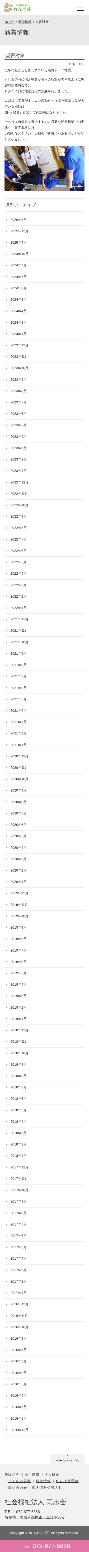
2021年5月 (18, 699)
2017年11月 (19, 1179)
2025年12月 (19, 231)
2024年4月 (18, 311)
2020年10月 (19, 779)
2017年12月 (19, 1167)
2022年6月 (18, 551)
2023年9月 (18, 379)
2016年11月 (19, 1316)
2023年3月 (18, 448)
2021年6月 (18, 688)
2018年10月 (19, 1053)
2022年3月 (18, 585)
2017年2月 (18, 1281)
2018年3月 (18, 1133)
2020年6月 (18, 825)
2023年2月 (18, 459)
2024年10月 (19, 254)
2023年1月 (18, 471)
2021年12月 (19, 619)
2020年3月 (18, 859)
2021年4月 (18, 710)
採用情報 (32, 1474)
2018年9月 (18, 1064)
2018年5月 (18, 1110)
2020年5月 (18, 836)
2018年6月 (18, 1098)
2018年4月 (18, 1121)
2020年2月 (18, 870)
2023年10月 (19, 368)
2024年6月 (18, 288)
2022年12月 (19, 482)
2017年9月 (18, 1201)
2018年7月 (18, 1087)
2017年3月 (18, 1270)
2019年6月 (18, 962)
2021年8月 (18, 665)
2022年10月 (19, 505)
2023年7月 (18, 402)
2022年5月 (18, 562)
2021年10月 (19, 642)
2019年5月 (18, 973)
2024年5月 (18, 299)
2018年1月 (18, 1156)
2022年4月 (18, 573)
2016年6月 (18, 1373)
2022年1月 (18, 608)
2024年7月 (18, 277)
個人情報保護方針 (47, 1487)
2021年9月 (18, 653)
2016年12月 (19, 1304)
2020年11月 (19, 767)
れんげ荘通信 (67, 1481)
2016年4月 (18, 1395)
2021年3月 (18, 722)
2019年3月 (18, 996)
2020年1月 (18, 882)
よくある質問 (19, 1481)
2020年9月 (18, 790)
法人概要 (52, 1474)
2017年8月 (18, 1213)
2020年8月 (18, 802)
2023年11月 (19, 356)
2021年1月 (18, 745)
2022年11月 (19, 494)
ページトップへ (67, 1461)
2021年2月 (18, 733)
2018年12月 (19, 1030)
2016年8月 (18, 1350)
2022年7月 (18, 539)
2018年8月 (18, 1076)
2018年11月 (19, 1041)
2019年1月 (18, 1019)
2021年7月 (18, 676)
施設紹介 (12, 1474)
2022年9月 (18, 516)
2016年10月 (19, 1327)
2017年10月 (19, 1190)
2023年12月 (19, 345)
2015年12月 (19, 1430)
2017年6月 (18, 1236)
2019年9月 (18, 927)
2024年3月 (18, 322)
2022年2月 (18, 596)
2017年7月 (18, 1224)
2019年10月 (19, 916)
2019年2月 (18, 1007)
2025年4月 (18, 242)
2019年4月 (18, 984)
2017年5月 (18, 1247)
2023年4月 (18, 436)
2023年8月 (18, 391)
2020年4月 (18, 848)
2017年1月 (18, 1293)
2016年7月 (18, 1361)
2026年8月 (18, 220)
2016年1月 (18, 1418)
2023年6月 (18, 414)
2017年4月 (18, 1258)
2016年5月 (18, 1384)
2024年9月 (18, 265)
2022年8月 (18, 528)
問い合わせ (17, 1487)
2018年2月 (18, 1144)
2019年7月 (18, 950)
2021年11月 (19, 630)
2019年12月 (19, 893)
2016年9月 (18, 1338)
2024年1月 (18, 334)
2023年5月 (18, 425)
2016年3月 (18, 1407)
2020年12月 (19, 756)
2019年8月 (18, 939)
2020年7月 (18, 813)
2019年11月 (19, 905)
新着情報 (43, 1481)
